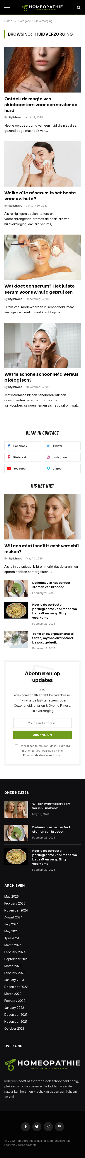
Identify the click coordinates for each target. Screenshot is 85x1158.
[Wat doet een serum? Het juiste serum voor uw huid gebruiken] (42, 257)
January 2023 (14, 980)
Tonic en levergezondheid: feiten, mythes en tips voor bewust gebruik (53, 638)
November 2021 (15, 1021)
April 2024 (11, 938)
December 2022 (16, 987)
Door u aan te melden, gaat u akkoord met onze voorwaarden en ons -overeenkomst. (44, 750)
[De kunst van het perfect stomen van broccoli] (16, 588)
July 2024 (11, 924)
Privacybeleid (32, 755)
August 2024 (13, 917)
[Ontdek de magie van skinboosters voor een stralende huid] (42, 69)
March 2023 (12, 966)
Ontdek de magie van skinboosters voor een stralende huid (40, 104)
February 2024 (15, 952)
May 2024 (11, 931)
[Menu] (7, 7)
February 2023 (14, 973)
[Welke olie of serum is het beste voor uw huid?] (42, 163)
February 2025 (14, 903)
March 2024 (13, 945)
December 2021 (15, 1014)
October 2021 (14, 1028)
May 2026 (11, 896)
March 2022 (12, 994)
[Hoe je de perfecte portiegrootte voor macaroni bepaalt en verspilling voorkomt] (16, 610)
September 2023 (16, 959)
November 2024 (16, 910)
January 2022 (14, 1007)
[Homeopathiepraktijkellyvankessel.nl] (42, 7)
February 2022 (14, 1000)
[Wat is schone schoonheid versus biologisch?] (42, 345)
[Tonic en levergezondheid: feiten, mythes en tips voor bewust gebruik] (16, 639)
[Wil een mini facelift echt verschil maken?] (42, 516)
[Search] (78, 7)
